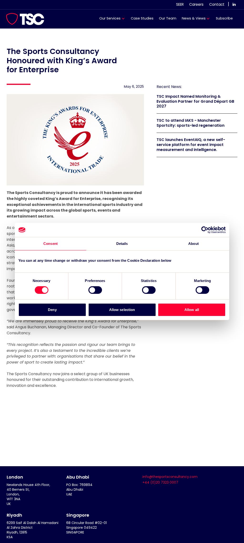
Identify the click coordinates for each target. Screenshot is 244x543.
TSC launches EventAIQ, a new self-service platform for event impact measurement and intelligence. (191, 144)
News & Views (194, 18)
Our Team (167, 18)
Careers (196, 4)
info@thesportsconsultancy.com (170, 476)
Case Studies (142, 18)
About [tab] (193, 244)
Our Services (110, 18)
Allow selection (122, 310)
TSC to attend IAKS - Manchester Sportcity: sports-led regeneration (190, 123)
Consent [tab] (50, 244)
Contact (216, 4)
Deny (52, 310)
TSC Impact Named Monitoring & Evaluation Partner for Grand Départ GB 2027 (195, 101)
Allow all (191, 310)
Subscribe (224, 18)
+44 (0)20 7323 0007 (160, 482)
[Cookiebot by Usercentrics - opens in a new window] (205, 229)
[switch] (95, 290)
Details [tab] (122, 244)
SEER (180, 4)
